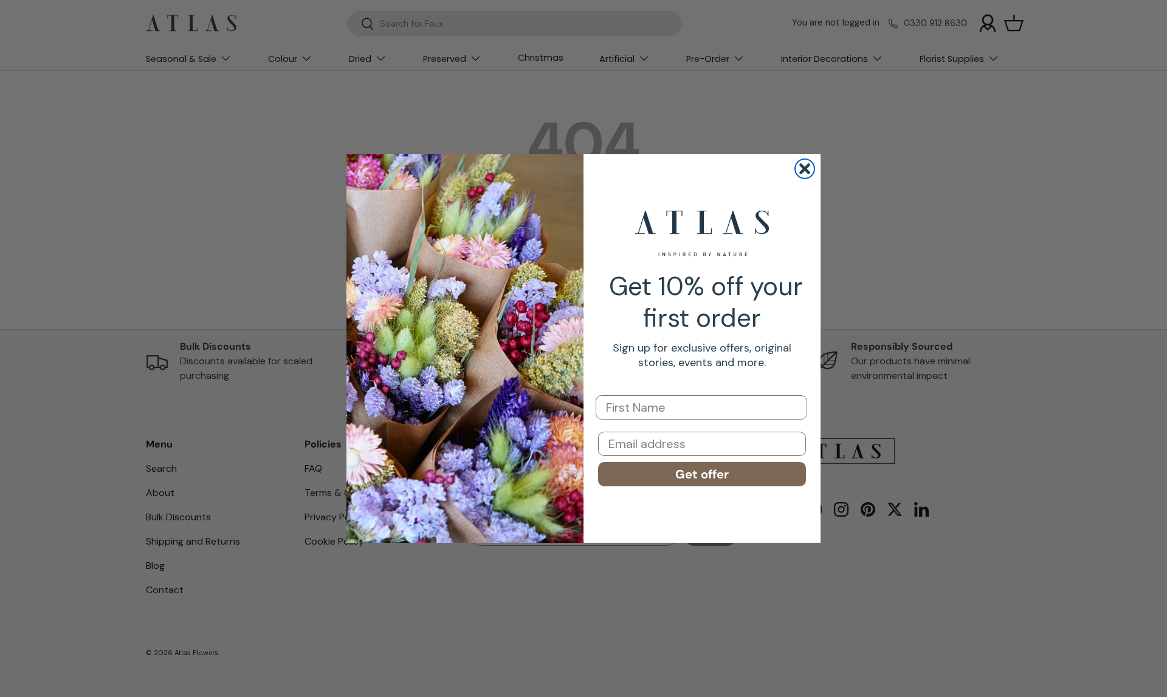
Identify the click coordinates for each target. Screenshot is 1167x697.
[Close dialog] (804, 168)
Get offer (702, 474)
